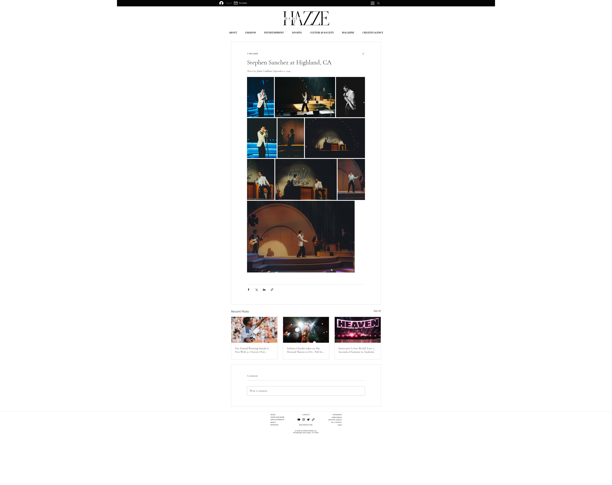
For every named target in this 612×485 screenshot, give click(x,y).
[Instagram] (303, 419)
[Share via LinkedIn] (264, 289)
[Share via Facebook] (248, 289)
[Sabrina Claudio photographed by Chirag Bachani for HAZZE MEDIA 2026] (306, 330)
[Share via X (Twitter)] (256, 289)
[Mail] (236, 3)
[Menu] (372, 3)
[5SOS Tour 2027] (358, 330)
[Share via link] (271, 289)
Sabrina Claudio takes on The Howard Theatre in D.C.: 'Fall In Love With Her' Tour (304, 350)
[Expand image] (260, 97)
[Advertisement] (95, 462)
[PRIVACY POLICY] (313, 419)
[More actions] (363, 53)
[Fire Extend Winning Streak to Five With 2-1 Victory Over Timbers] (254, 330)
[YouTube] (298, 419)
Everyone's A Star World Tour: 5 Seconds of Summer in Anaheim (356, 350)
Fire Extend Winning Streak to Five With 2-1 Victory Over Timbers (252, 350)
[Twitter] (308, 419)
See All (377, 311)
